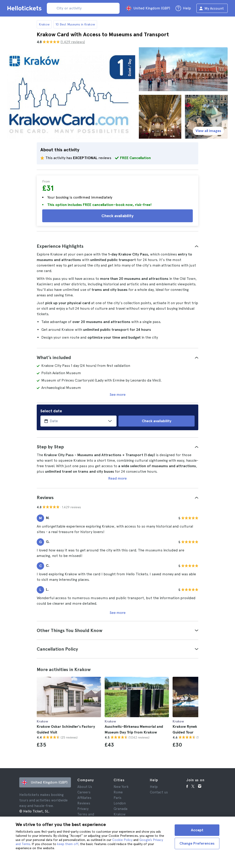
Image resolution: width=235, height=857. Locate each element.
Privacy (83, 809)
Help (154, 787)
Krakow (44, 24)
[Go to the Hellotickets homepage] (25, 8)
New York (121, 787)
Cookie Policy (122, 840)
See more (118, 394)
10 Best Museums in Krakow (75, 24)
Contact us (159, 792)
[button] (117, 246)
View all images (208, 131)
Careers (83, 792)
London (120, 803)
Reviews (83, 803)
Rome (118, 792)
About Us (84, 787)
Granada (120, 809)
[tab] (117, 246)
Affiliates (84, 798)
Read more (117, 478)
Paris (117, 798)
